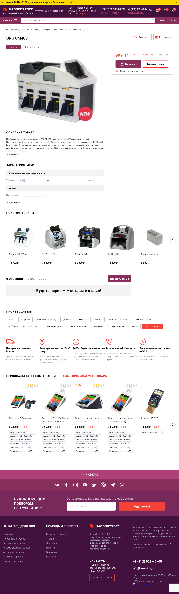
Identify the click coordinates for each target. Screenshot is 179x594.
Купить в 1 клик (155, 64)
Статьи (50, 538)
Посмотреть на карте (102, 577)
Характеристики (33, 47)
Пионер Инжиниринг (53, 326)
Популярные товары (14, 538)
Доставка (51, 543)
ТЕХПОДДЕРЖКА (136, 12)
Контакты (51, 556)
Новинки (8, 534)
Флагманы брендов (13, 556)
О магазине (52, 552)
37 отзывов (64, 387)
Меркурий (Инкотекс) (46, 319)
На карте (81, 13)
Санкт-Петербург (54, 10)
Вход (173, 20)
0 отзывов (14, 279)
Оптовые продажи (13, 561)
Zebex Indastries (117, 326)
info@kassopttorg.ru (110, 12)
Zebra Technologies (78, 326)
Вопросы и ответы (56, 534)
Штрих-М (25, 319)
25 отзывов (31, 387)
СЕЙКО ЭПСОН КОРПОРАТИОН (23, 326)
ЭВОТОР (82, 319)
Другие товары (92, 180)
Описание (14, 47)
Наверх (92, 474)
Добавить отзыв (119, 278)
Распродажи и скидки (15, 543)
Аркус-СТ (97, 319)
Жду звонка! (142, 506)
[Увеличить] (56, 91)
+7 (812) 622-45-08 (111, 9)
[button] (173, 240)
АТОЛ (11, 319)
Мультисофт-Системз (118, 319)
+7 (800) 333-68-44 (137, 9)
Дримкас (67, 319)
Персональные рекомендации (31, 376)
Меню (163, 20)
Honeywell (98, 326)
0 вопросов (37, 279)
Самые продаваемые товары (84, 376)
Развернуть (14, 154)
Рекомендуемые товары (16, 547)
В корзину (131, 64)
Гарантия (51, 547)
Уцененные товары (13, 552)
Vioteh (135, 326)
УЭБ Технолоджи (143, 319)
